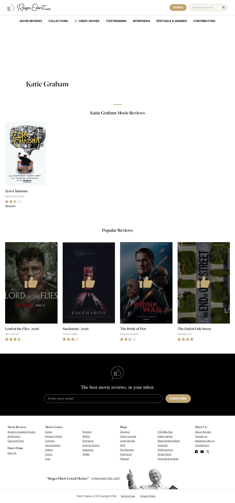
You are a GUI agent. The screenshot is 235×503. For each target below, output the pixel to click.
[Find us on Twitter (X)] (207, 451)
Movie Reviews (31, 21)
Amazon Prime (53, 436)
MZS (122, 445)
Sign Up (12, 453)
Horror (48, 454)
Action (48, 432)
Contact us (201, 436)
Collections (58, 21)
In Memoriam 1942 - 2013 (105, 478)
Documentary (53, 445)
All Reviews (14, 436)
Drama (49, 449)
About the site (203, 432)
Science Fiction (90, 445)
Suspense (87, 449)
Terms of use (128, 496)
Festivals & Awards (172, 21)
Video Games (165, 436)
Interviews (141, 21)
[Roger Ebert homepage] (29, 7)
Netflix (86, 436)
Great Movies (89, 21)
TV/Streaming (116, 21)
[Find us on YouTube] (202, 451)
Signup (178, 7)
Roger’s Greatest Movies (21, 432)
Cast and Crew (16, 441)
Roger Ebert (165, 454)
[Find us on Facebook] (196, 451)
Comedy (50, 441)
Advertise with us (204, 441)
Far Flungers (127, 449)
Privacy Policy (148, 496)
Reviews (124, 432)
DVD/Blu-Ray (165, 432)
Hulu (47, 458)
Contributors (204, 21)
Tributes (124, 458)
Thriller (86, 454)
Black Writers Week (169, 441)
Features (163, 445)
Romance (88, 441)
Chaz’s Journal (128, 436)
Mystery (87, 432)
